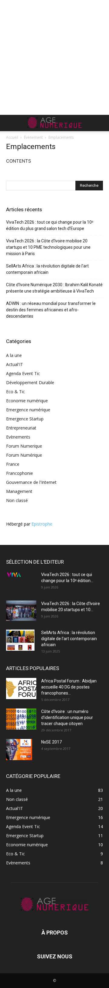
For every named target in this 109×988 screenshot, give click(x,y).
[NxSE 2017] (19, 749)
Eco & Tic (15, 391)
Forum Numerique (24, 446)
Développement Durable (30, 382)
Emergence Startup (25, 419)
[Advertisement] (54, 57)
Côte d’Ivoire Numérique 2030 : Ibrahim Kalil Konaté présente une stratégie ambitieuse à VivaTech (54, 287)
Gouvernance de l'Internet (31, 482)
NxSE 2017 (51, 742)
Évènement (33, 137)
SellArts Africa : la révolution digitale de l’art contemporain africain (47, 269)
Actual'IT (14, 364)
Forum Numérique (24, 455)
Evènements (18, 437)
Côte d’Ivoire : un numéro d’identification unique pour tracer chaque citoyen (67, 717)
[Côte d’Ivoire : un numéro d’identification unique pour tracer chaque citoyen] (21, 719)
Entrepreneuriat (21, 428)
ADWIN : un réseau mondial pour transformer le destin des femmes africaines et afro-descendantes (51, 310)
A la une (14, 355)
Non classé (17, 500)
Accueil (12, 137)
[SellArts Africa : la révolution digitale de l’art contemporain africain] (20, 640)
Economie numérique (27, 400)
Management (19, 491)
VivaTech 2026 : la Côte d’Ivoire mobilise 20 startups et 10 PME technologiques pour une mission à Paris (48, 247)
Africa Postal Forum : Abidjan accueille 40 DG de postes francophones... (69, 687)
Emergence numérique (28, 410)
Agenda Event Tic (23, 373)
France (12, 464)
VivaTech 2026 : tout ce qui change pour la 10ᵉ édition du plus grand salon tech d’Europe (49, 225)
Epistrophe (41, 524)
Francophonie (19, 473)
